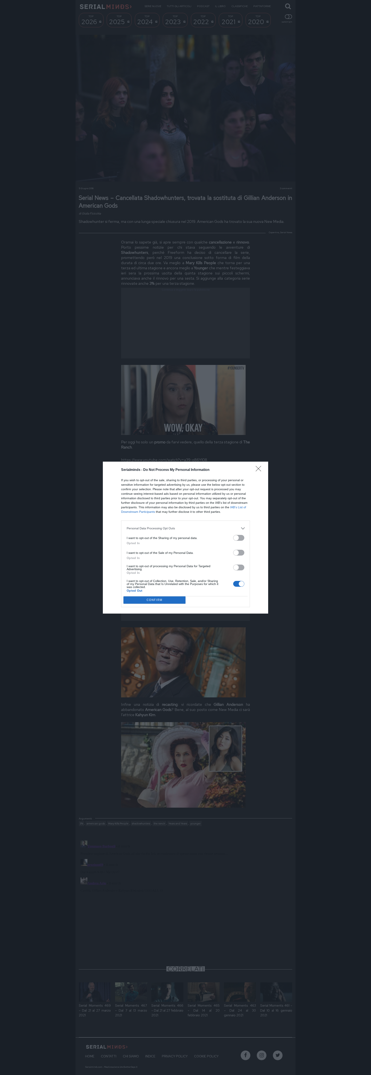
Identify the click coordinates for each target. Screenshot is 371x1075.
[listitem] (185, 528)
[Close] (260, 470)
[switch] (238, 538)
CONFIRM (155, 600)
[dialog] (185, 538)
